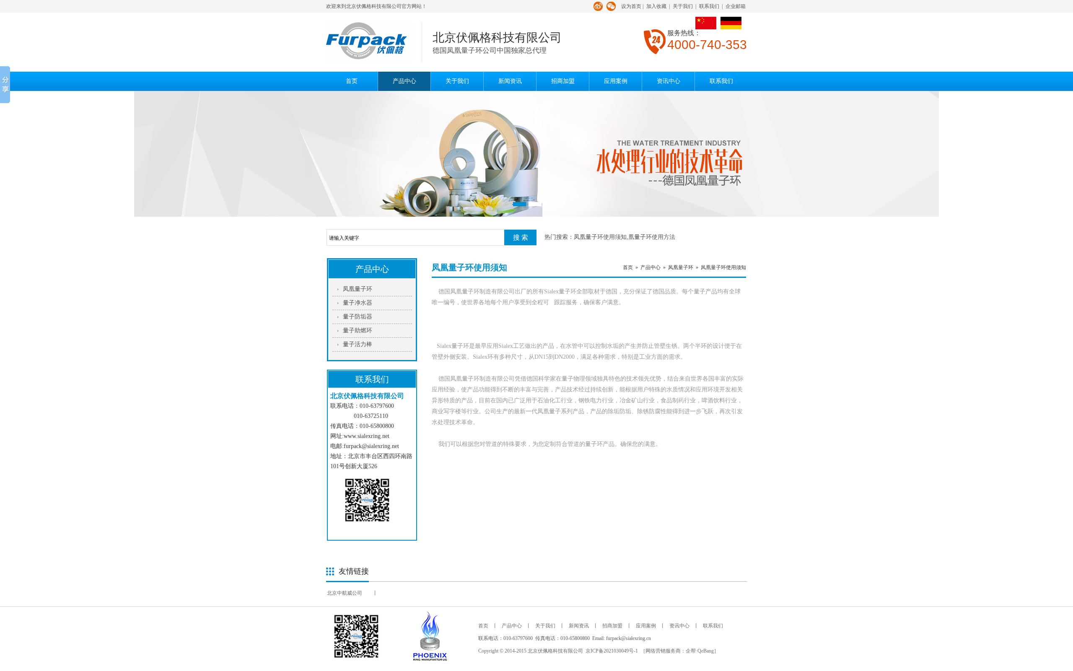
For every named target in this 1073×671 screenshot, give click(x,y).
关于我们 (683, 6)
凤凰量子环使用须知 (723, 267)
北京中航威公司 (344, 593)
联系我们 (709, 6)
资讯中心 (668, 81)
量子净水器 (357, 303)
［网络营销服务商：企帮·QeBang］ (679, 651)
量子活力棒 (357, 344)
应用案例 (615, 81)
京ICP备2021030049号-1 (612, 651)
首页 (352, 81)
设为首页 (631, 6)
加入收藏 (656, 6)
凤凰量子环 (357, 289)
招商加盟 (563, 81)
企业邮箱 (736, 6)
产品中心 (404, 81)
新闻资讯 (510, 81)
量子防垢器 (357, 316)
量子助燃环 (357, 330)
